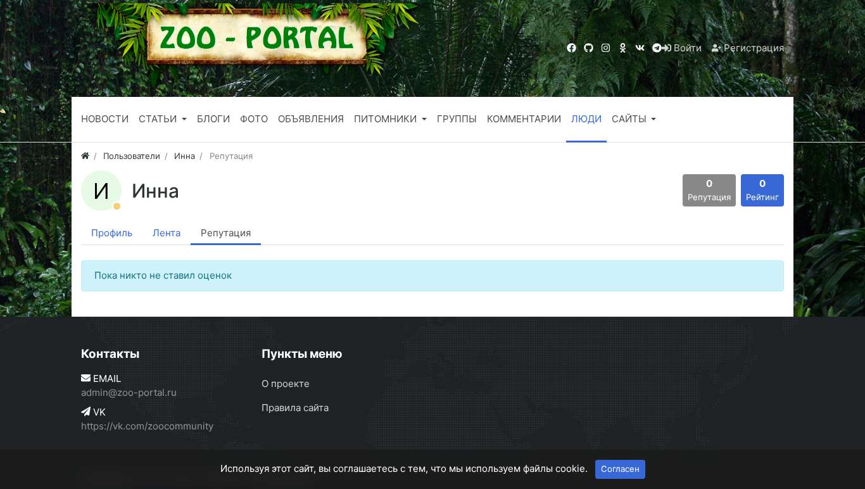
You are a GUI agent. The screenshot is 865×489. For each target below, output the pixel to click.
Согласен (620, 469)
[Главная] (85, 156)
